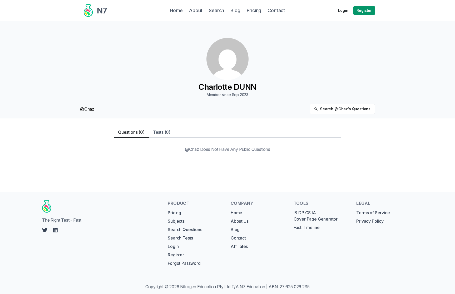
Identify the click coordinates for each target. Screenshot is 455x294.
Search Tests (180, 238)
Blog (235, 229)
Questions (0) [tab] (131, 132)
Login (343, 10)
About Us (240, 221)
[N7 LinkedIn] (55, 230)
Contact (238, 238)
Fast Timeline (307, 227)
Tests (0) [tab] (161, 132)
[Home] (99, 206)
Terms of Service (373, 212)
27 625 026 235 (295, 286)
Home (236, 212)
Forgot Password (184, 263)
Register (364, 10)
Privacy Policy (370, 221)
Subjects (176, 221)
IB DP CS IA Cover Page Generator (316, 216)
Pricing (174, 212)
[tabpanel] (227, 149)
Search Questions (185, 229)
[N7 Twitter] (44, 230)
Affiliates (239, 246)
